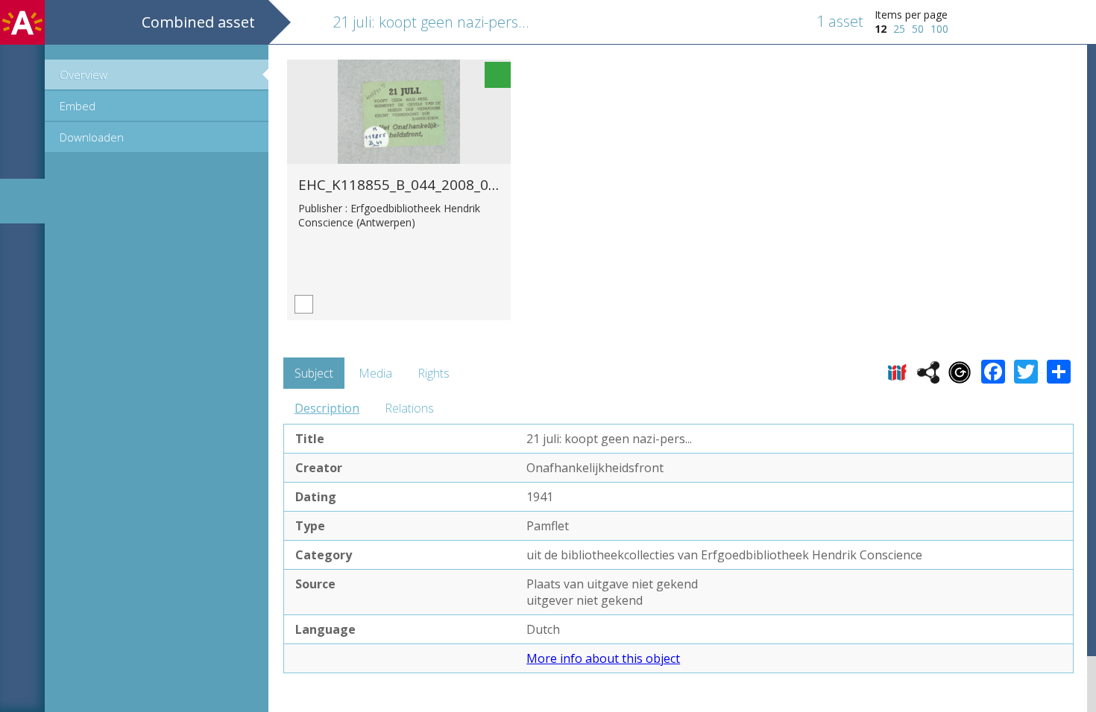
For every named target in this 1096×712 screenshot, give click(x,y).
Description (327, 408)
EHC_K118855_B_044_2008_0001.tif (414, 184)
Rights (434, 373)
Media (375, 373)
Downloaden (92, 137)
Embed (77, 105)
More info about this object (603, 658)
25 (899, 29)
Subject (314, 373)
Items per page (911, 14)
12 (880, 29)
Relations (409, 408)
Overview (83, 74)
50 (918, 29)
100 (939, 29)
